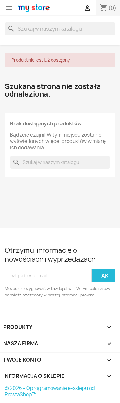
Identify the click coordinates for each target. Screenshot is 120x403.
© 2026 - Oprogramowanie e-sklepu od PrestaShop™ (50, 391)
